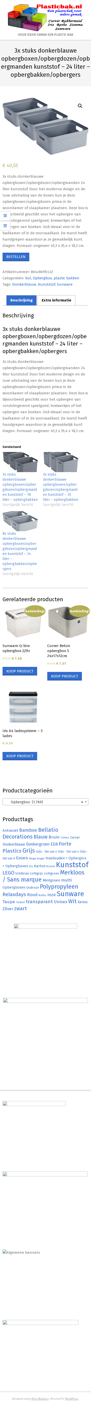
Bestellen (16, 256)
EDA (54, 844)
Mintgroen (51, 880)
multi (66, 880)
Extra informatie (56, 300)
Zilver (8, 908)
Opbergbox (42, 278)
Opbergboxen (14, 887)
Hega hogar (36, 858)
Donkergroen (38, 844)
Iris (31, 866)
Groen (22, 858)
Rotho (42, 895)
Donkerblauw (24, 284)
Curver (75, 837)
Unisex (60, 901)
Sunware (65, 284)
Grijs (28, 850)
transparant (39, 901)
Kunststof (46, 284)
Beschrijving (21, 300)
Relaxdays (14, 894)
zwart (20, 908)
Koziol (51, 866)
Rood (32, 894)
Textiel (20, 902)
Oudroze (32, 887)
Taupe (9, 901)
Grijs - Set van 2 (46, 851)
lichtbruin (22, 873)
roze (51, 894)
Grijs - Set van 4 (68, 851)
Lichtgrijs (36, 873)
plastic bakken (66, 278)
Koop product (19, 671)
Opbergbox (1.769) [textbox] (44, 802)
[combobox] (45, 801)
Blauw (41, 837)
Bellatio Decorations (30, 833)
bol (28, 278)
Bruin (54, 837)
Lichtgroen (51, 873)
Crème (65, 837)
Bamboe (28, 830)
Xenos (83, 902)
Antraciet (10, 830)
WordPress (71, 1398)
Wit (72, 901)
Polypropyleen (59, 886)
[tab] (21, 300)
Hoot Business (40, 1398)
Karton (40, 866)
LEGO (8, 873)
